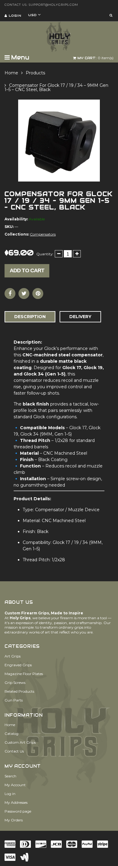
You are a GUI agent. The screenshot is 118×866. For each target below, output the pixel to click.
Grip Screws (15, 682)
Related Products (19, 691)
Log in (10, 793)
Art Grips (13, 656)
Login (15, 16)
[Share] (10, 293)
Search (10, 776)
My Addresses (16, 802)
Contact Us (14, 751)
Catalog (11, 733)
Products (35, 73)
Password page (18, 811)
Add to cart (27, 270)
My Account (15, 785)
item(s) (95, 58)
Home (11, 73)
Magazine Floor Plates (24, 673)
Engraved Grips (18, 665)
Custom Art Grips (20, 742)
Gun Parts (14, 700)
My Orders (14, 820)
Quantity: (45, 254)
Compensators (43, 234)
